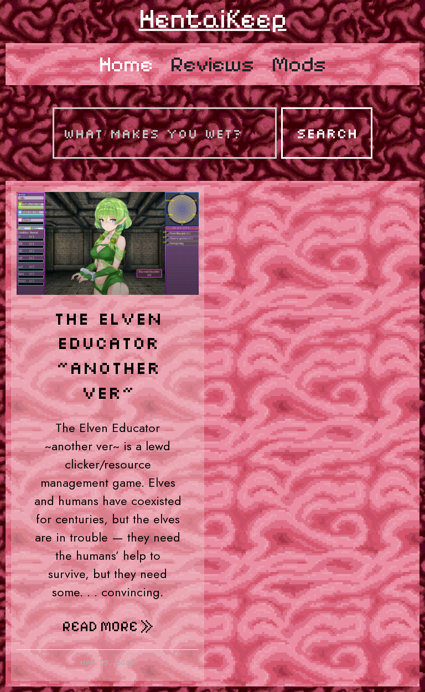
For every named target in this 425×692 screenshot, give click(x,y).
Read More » (107, 626)
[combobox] (164, 133)
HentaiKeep (213, 18)
